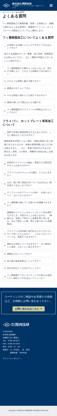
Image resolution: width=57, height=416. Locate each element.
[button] (28, 308)
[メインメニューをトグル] (51, 5)
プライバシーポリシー (12, 358)
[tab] (28, 53)
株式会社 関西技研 (22, 3)
